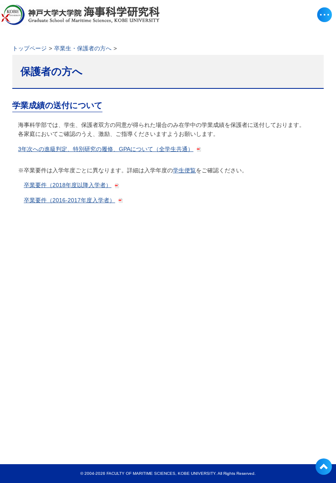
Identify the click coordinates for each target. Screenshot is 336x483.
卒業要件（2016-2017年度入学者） (69, 200)
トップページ (29, 48)
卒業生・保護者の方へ (82, 48)
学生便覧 (184, 170)
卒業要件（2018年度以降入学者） (67, 185)
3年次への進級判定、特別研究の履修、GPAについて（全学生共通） (105, 149)
